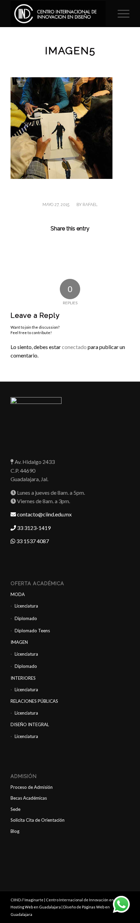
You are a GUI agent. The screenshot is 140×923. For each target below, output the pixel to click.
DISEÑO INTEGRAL (30, 724)
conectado (74, 347)
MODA (18, 594)
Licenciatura (26, 606)
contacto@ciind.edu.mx (44, 514)
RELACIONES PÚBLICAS (34, 701)
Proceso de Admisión (32, 787)
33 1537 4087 (32, 541)
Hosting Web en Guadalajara (36, 907)
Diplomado (26, 618)
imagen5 (70, 51)
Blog (15, 831)
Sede (15, 809)
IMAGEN (19, 642)
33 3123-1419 (33, 528)
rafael (90, 204)
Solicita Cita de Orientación (38, 820)
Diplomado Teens (32, 630)
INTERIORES (23, 678)
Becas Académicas (29, 798)
